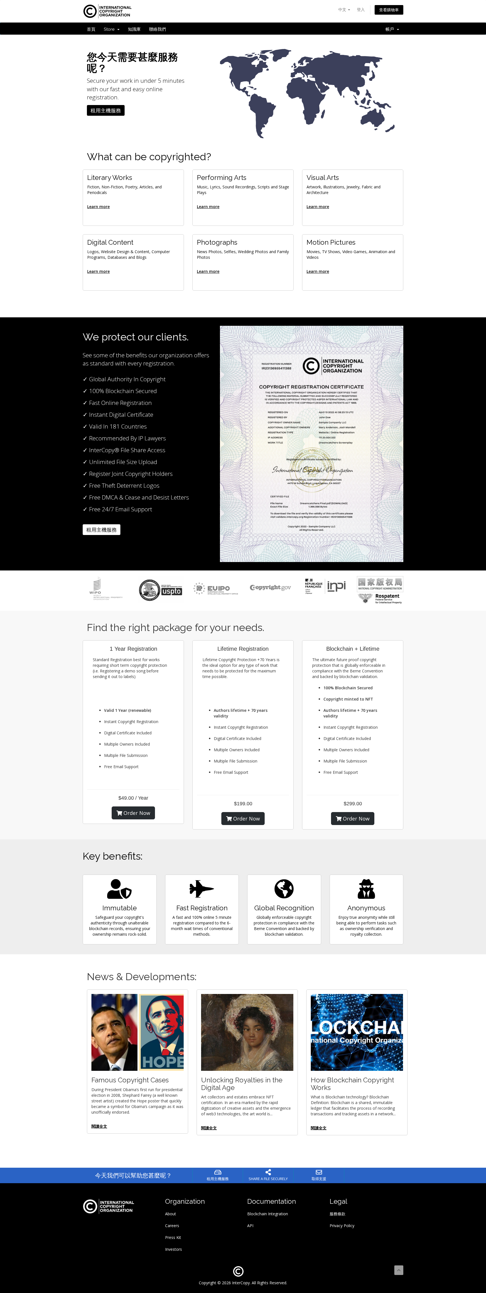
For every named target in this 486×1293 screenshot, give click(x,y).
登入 (361, 9)
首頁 (91, 29)
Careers (172, 1225)
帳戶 (391, 29)
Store (110, 29)
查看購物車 (389, 9)
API (250, 1225)
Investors (173, 1249)
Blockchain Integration (267, 1213)
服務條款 (337, 1213)
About (170, 1213)
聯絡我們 (157, 29)
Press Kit (173, 1237)
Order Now (136, 813)
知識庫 (134, 29)
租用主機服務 (106, 110)
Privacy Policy (342, 1225)
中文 (342, 9)
